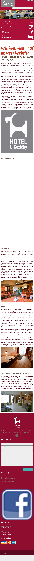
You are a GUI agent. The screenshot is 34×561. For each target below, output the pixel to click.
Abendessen (6, 26)
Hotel (3, 36)
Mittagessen (6, 21)
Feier (3, 31)
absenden (28, 469)
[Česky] (28, 1)
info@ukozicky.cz (9, 483)
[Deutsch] (30, 1)
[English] (32, 1)
